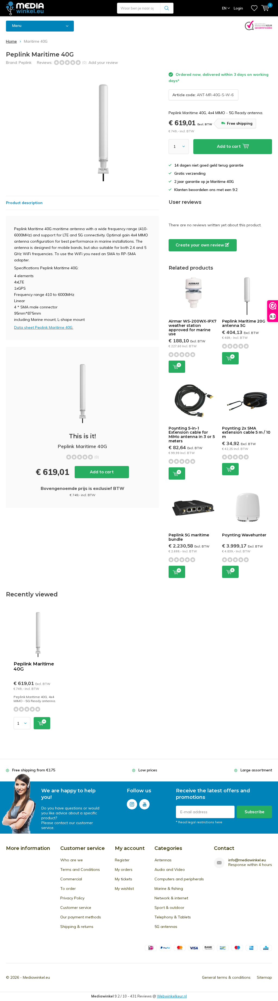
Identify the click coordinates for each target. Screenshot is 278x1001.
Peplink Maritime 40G (34, 666)
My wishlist (124, 888)
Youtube (144, 804)
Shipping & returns (76, 926)
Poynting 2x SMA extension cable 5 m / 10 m (246, 432)
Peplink (25, 62)
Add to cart (102, 471)
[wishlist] (254, 8)
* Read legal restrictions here (199, 822)
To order (68, 888)
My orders (123, 869)
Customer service (75, 907)
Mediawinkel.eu (36, 977)
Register (122, 860)
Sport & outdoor (169, 907)
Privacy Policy (72, 898)
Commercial (71, 879)
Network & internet (171, 898)
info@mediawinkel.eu (247, 860)
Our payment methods (80, 917)
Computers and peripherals (179, 879)
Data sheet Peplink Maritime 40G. (43, 327)
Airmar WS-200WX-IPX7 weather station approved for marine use (192, 327)
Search (166, 8)
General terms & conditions (226, 977)
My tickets (123, 879)
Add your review (103, 62)
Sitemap (264, 977)
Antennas (163, 860)
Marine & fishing (168, 888)
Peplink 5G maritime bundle (189, 537)
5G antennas (165, 926)
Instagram (132, 804)
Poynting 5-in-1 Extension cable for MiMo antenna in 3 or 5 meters (192, 434)
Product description (24, 202)
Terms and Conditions (80, 869)
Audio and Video (169, 869)
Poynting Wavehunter (244, 535)
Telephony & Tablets (172, 917)
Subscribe (254, 811)
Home (11, 41)
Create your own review (200, 245)
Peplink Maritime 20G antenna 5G (243, 323)
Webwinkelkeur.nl (172, 996)
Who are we (71, 860)
